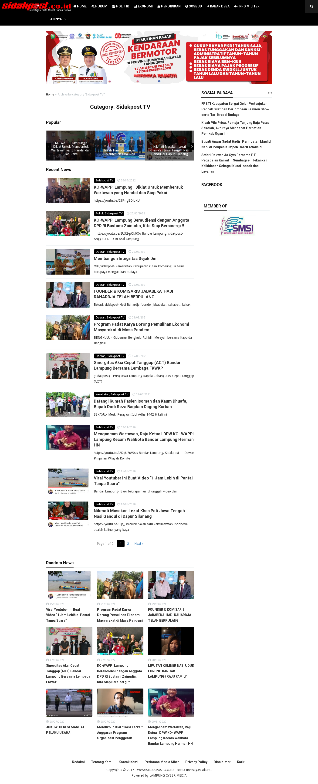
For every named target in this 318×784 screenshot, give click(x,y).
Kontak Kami (128, 762)
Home (50, 94)
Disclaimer (222, 762)
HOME (81, 6)
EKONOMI (145, 6)
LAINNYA (55, 19)
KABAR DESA (219, 6)
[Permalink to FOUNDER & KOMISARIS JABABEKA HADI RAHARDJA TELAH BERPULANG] (68, 295)
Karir (241, 762)
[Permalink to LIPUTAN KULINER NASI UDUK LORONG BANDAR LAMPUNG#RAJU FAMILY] (171, 642)
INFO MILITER (249, 6)
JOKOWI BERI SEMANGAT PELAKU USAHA (65, 730)
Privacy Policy (196, 762)
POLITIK (122, 6)
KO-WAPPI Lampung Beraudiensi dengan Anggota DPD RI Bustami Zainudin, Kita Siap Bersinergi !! (119, 674)
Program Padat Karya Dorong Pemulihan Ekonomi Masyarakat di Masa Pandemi (120, 615)
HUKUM (101, 6)
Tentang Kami (101, 762)
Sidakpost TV (104, 180)
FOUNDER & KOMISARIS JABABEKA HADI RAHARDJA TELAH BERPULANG (169, 615)
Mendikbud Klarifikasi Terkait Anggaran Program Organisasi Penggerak (120, 732)
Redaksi (78, 762)
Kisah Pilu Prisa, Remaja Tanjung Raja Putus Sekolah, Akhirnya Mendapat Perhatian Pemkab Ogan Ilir (235, 128)
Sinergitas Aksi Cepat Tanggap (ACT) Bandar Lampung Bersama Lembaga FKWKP (68, 674)
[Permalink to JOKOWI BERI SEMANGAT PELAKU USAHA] (69, 704)
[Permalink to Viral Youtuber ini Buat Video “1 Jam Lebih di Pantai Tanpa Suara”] (68, 481)
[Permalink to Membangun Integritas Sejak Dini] (68, 262)
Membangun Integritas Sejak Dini (126, 258)
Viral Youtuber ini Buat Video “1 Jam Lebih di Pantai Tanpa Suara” (68, 615)
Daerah (100, 251)
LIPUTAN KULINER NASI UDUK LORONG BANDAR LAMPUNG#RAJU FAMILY (171, 671)
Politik (100, 213)
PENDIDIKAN (170, 6)
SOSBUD (195, 6)
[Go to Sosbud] (270, 93)
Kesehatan (102, 394)
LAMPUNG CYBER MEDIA (168, 775)
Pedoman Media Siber (162, 762)
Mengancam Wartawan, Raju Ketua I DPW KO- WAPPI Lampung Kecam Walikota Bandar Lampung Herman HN (144, 439)
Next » (139, 543)
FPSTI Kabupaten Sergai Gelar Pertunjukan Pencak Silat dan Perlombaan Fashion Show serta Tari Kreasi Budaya (235, 109)
